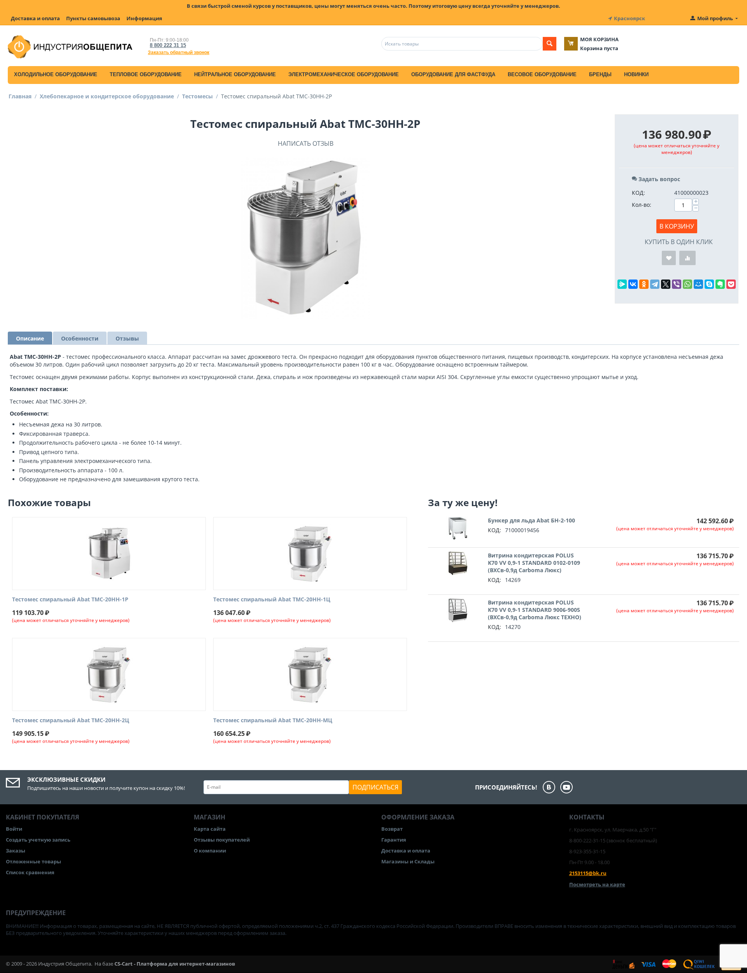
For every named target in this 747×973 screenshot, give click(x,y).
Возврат (392, 828)
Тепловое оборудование (146, 74)
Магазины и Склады (408, 861)
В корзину (676, 226)
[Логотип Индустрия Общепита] (70, 46)
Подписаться (375, 787)
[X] (665, 284)
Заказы (15, 850)
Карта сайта (210, 828)
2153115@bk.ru (588, 873)
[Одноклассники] (644, 284)
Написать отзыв (305, 143)
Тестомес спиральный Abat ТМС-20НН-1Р (70, 599)
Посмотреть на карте (597, 884)
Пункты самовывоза (93, 18)
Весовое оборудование (542, 74)
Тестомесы (197, 96)
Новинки (636, 74)
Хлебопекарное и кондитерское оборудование (107, 96)
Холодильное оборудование (55, 74)
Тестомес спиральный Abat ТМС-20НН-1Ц (271, 599)
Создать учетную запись (38, 839)
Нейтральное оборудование (235, 74)
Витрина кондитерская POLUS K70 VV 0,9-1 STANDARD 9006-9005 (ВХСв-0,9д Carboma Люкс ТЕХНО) (534, 610)
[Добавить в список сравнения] (687, 258)
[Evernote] (720, 284)
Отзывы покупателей (222, 839)
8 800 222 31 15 (168, 45)
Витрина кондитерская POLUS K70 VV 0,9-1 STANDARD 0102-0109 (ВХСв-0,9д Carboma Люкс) (534, 563)
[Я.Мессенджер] (622, 284)
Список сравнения (30, 872)
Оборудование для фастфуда (453, 74)
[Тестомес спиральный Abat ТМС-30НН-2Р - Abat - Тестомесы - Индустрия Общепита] (305, 237)
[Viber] (676, 284)
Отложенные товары (33, 861)
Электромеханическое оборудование (343, 74)
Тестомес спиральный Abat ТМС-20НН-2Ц (70, 720)
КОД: (638, 192)
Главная (20, 96)
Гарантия (393, 839)
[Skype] (709, 284)
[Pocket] (731, 284)
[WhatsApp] (687, 284)
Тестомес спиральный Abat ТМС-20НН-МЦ (272, 720)
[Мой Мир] (698, 284)
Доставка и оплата (35, 18)
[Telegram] (654, 284)
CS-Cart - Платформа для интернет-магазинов (174, 963)
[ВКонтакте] (633, 284)
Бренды (600, 74)
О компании (210, 850)
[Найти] (549, 44)
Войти (14, 828)
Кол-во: (641, 204)
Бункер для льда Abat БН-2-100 (531, 520)
